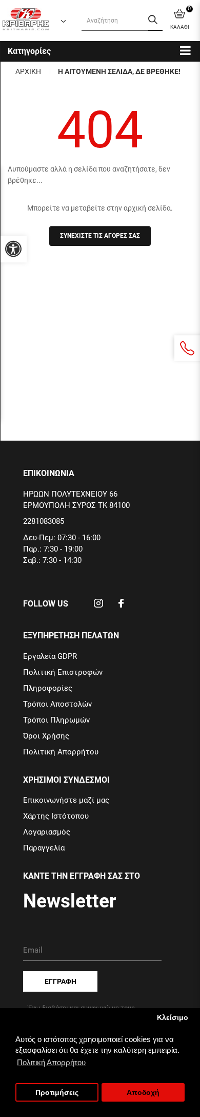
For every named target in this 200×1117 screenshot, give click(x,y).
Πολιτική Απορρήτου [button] (51, 1062)
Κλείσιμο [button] (172, 1017)
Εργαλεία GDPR (50, 656)
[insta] (98, 606)
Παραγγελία (44, 848)
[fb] (121, 606)
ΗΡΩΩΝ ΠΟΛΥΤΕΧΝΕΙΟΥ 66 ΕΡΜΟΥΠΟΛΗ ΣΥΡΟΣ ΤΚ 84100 (76, 499)
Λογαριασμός (46, 832)
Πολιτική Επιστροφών (63, 672)
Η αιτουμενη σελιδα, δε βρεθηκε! (119, 71)
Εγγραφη (60, 981)
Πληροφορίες (47, 688)
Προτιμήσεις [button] (56, 1092)
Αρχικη (28, 71)
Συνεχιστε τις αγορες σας (100, 235)
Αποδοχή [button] (143, 1092)
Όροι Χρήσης (46, 736)
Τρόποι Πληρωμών (56, 720)
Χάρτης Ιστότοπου (56, 816)
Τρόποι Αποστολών (57, 704)
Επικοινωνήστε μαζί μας (66, 800)
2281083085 (43, 521)
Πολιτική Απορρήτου (60, 751)
